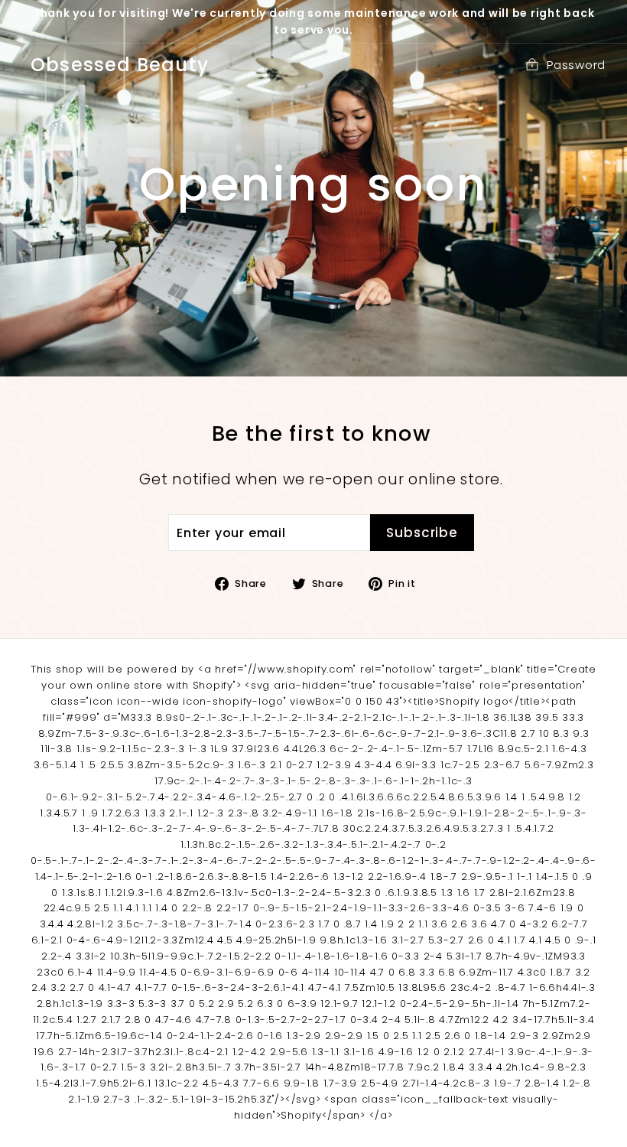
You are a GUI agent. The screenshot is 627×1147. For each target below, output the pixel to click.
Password (576, 65)
